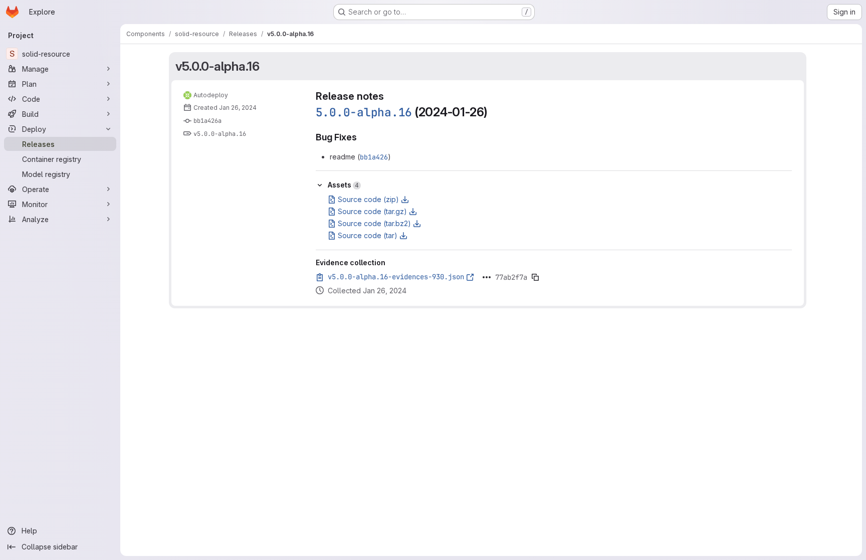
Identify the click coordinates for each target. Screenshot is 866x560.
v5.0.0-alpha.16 (217, 66)
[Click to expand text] (486, 277)
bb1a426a (207, 121)
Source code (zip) (368, 199)
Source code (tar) (367, 235)
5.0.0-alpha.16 (364, 112)
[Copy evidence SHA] (535, 277)
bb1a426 (374, 156)
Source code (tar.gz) (372, 211)
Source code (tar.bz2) (374, 223)
